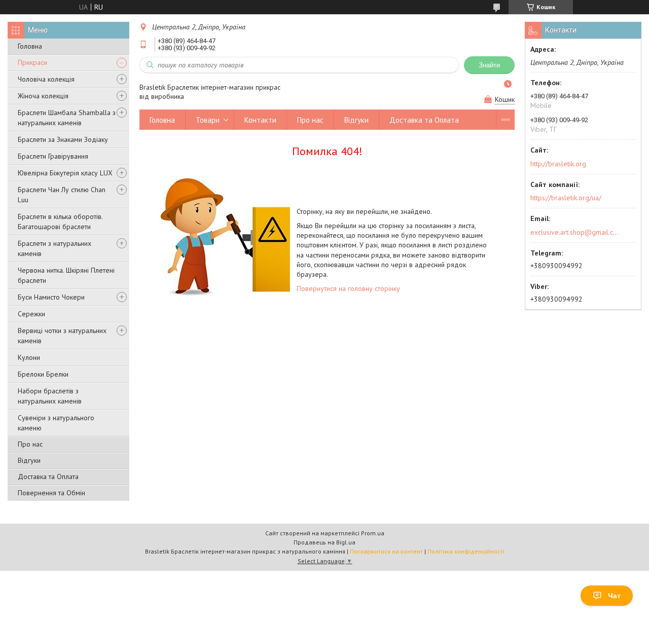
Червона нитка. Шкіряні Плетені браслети (66, 275)
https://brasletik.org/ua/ (565, 197)
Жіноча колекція (43, 95)
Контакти (260, 120)
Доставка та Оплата (48, 476)
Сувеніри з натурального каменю (56, 422)
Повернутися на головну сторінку (348, 288)
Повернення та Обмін (51, 492)
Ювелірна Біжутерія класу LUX (65, 172)
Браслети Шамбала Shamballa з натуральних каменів (67, 117)
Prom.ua (372, 533)
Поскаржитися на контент (386, 551)
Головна (30, 46)
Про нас (30, 444)
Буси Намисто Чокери (51, 297)
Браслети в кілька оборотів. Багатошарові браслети (60, 221)
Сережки (31, 313)
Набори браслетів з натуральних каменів (50, 396)
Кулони (29, 357)
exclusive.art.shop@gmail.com (574, 232)
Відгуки (29, 460)
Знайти (489, 65)
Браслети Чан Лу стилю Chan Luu (61, 194)
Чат (614, 596)
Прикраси (32, 62)
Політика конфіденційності (465, 551)
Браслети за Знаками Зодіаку (63, 139)
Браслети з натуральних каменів (54, 248)
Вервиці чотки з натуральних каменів (62, 335)
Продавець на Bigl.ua (324, 542)
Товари (208, 120)
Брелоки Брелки (43, 374)
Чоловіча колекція (46, 79)
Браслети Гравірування (53, 156)
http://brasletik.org (558, 163)
